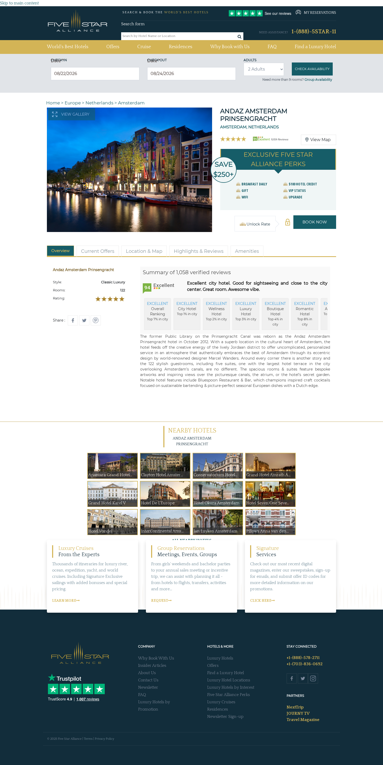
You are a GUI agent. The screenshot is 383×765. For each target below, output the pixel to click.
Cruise (144, 46)
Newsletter (148, 687)
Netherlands (99, 102)
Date (57, 60)
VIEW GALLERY (75, 114)
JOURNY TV (298, 713)
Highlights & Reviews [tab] (199, 251)
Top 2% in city (216, 311)
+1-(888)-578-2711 (303, 657)
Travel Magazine (303, 719)
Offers (112, 46)
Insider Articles (152, 665)
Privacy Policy (104, 739)
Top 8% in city (304, 313)
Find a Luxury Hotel (315, 46)
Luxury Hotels (220, 658)
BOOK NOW (314, 222)
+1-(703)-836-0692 (305, 664)
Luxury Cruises (221, 702)
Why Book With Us (156, 658)
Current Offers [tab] (97, 251)
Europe (73, 102)
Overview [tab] (60, 250)
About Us (147, 672)
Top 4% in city (275, 313)
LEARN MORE (64, 601)
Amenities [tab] (247, 251)
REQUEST (159, 601)
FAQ (272, 46)
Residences (180, 46)
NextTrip (295, 707)
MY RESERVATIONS (320, 13)
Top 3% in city (245, 311)
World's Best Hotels (67, 46)
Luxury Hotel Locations (228, 680)
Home (53, 102)
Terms (88, 739)
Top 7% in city (157, 311)
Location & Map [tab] (144, 251)
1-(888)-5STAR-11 (314, 31)
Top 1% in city (186, 308)
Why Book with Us (230, 46)
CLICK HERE (260, 601)
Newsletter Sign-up (225, 716)
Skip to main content (19, 3)
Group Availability (318, 79)
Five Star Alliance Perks (228, 694)
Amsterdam (131, 102)
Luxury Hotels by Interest (230, 687)
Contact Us (148, 680)
